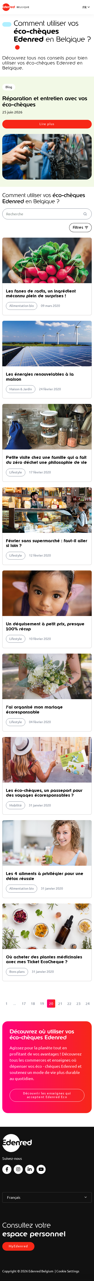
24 (88, 1003)
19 (42, 1003)
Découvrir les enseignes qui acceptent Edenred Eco (47, 1095)
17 (24, 1003)
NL (84, 13)
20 (51, 1003)
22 (69, 1003)
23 (78, 1003)
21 (60, 1003)
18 (33, 1003)
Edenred (8, 7)
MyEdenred (18, 1246)
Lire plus (47, 124)
